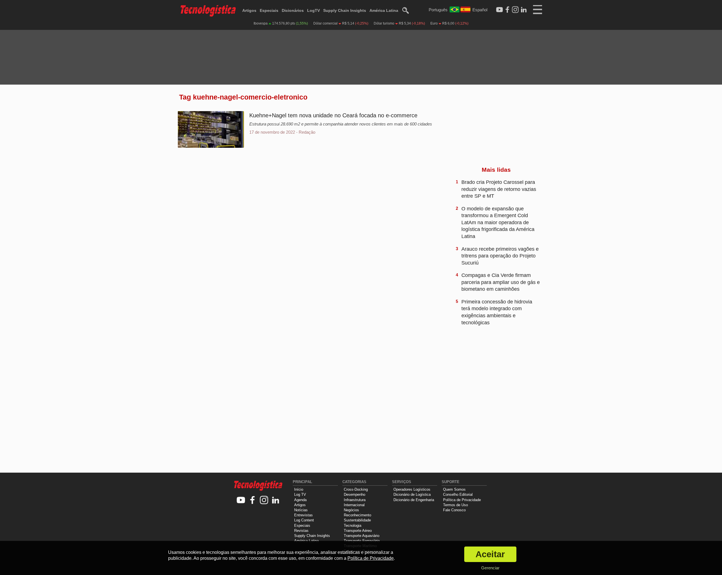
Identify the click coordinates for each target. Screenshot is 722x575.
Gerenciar (490, 567)
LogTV (313, 10)
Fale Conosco (454, 510)
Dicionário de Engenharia (413, 500)
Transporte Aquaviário (361, 536)
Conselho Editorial (458, 494)
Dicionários (293, 10)
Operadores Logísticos (411, 489)
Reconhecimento (357, 515)
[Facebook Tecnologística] (507, 10)
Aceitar (490, 554)
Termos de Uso (455, 505)
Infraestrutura (355, 500)
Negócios (351, 510)
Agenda (300, 500)
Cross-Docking (356, 489)
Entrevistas (303, 515)
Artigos (249, 10)
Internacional (354, 505)
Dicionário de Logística (412, 494)
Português (438, 9)
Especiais (269, 10)
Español (479, 9)
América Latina (383, 10)
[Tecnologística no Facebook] (252, 500)
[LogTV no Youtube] (241, 500)
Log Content (304, 520)
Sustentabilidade (357, 520)
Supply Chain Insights (344, 10)
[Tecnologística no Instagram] (264, 500)
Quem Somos (454, 489)
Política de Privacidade (462, 500)
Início (298, 489)
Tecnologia (352, 525)
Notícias (301, 510)
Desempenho (354, 494)
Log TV (300, 494)
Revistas (301, 530)
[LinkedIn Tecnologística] (523, 10)
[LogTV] (499, 10)
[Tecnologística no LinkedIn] (276, 500)
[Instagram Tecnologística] (515, 10)
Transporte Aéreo (358, 530)
